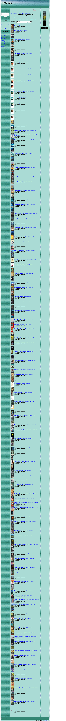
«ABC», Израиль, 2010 (24, 710)
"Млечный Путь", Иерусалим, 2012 (23, 125)
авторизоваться (27, 9)
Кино (11, 6)
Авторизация (42, 6)
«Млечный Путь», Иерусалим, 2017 (25, 512)
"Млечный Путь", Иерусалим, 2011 (20, 25)
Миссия (3, 6)
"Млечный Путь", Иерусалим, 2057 (26, 144)
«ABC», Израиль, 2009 (24, 706)
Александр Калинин (3, 40)
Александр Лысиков (3, 42)
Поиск (6, 6)
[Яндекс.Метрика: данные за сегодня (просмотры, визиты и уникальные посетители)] (9, 718)
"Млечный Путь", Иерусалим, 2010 (21, 121)
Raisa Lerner (2, 34)
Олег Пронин (3, 43)
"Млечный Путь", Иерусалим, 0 (24, 581)
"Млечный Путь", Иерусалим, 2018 (23, 148)
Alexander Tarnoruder (3, 35)
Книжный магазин (15, 6)
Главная (38, 6)
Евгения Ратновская (3, 44)
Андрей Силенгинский (4, 45)
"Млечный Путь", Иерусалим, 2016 (26, 135)
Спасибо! (27, 6)
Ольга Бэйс (2, 37)
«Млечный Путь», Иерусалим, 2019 (26, 139)
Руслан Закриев (3, 39)
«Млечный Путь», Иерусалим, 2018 (26, 176)
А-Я (8, 29)
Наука (24, 6)
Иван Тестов (2, 46)
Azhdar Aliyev (2, 33)
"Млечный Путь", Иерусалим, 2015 (23, 53)
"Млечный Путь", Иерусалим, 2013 (21, 30)
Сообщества (20, 6)
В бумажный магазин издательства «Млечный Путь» (21, 12)
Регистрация (46, 6)
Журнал (8, 6)
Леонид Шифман (3, 47)
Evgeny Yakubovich (3, 36)
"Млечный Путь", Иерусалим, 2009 (24, 241)
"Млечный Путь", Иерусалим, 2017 (23, 199)
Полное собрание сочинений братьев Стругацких (20, 13)
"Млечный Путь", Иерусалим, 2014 (24, 85)
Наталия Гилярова (3, 38)
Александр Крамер (3, 41)
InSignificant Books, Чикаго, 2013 (26, 507)
